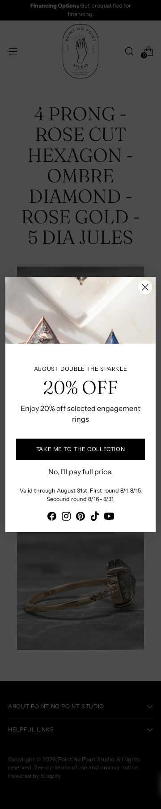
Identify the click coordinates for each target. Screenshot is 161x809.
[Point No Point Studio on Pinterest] (80, 517)
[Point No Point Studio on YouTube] (109, 517)
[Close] (145, 287)
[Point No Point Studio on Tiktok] (94, 517)
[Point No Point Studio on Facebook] (52, 517)
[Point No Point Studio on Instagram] (66, 517)
